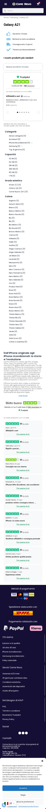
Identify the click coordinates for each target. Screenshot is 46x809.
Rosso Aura (15, 307)
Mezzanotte (15, 262)
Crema (13, 235)
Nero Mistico (16, 276)
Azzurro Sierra (16, 204)
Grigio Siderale (16, 252)
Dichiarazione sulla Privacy (29, 806)
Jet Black (14, 255)
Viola (12, 335)
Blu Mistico (15, 224)
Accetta (23, 788)
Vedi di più (23, 396)
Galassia (14, 238)
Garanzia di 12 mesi (10, 673)
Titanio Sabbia (16, 328)
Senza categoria (17, 136)
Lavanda (14, 259)
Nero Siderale (16, 280)
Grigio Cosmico (17, 249)
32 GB (13, 158)
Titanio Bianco (16, 314)
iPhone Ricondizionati (19, 142)
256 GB (13, 169)
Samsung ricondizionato (13, 656)
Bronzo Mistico (16, 231)
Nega (23, 795)
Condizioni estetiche (11, 682)
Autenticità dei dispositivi (13, 686)
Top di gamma (17, 149)
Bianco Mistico (16, 211)
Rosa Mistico (16, 297)
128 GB (13, 165)
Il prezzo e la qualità (11, 643)
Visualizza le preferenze (23, 801)
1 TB (12, 176)
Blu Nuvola (15, 228)
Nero (12, 266)
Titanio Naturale (17, 321)
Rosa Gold (15, 293)
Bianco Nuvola (16, 214)
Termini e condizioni (11, 711)
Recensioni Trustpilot (11, 715)
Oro (12, 283)
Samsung (14, 17)
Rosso (13, 304)
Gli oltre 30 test (9, 647)
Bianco (13, 207)
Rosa (12, 290)
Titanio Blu (15, 317)
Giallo (13, 242)
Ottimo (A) (15, 188)
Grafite (13, 245)
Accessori (14, 139)
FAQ (4, 706)
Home (6, 17)
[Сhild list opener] (32, 143)
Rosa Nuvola (15, 300)
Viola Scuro (15, 338)
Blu (12, 218)
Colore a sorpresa (18, 342)
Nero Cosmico (16, 269)
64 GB (13, 162)
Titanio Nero (15, 324)
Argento (14, 200)
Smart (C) (15, 185)
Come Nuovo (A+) (18, 191)
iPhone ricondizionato (12, 652)
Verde (13, 331)
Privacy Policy (8, 719)
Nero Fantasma (17, 273)
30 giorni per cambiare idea (14, 678)
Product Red (16, 286)
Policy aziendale (9, 660)
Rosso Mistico (16, 311)
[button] (42, 761)
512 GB (13, 172)
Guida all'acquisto (10, 691)
